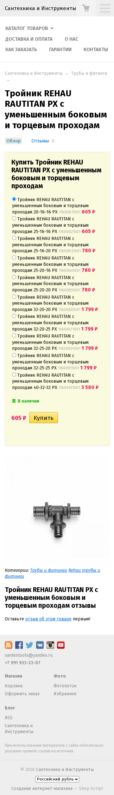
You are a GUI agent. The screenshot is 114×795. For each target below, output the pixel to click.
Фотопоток (65, 686)
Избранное (65, 693)
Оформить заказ (22, 693)
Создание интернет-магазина (42, 788)
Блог (10, 708)
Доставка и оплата (29, 39)
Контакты (96, 49)
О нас (71, 39)
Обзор (13, 141)
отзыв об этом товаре (48, 619)
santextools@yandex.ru (29, 655)
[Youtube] (61, 647)
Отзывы (40, 141)
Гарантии (60, 49)
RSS (9, 717)
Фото (60, 676)
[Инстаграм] (50, 647)
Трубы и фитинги (89, 73)
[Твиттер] (29, 647)
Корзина (13, 686)
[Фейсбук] (19, 647)
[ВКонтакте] (40, 647)
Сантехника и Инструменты (40, 8)
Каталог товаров (26, 28)
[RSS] (8, 647)
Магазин (13, 676)
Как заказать (21, 49)
